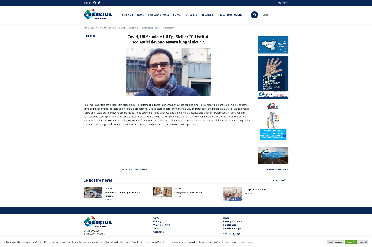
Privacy (157, 221)
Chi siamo (127, 15)
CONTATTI (283, 3)
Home (86, 27)
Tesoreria (208, 15)
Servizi (177, 15)
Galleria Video (230, 225)
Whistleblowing (161, 225)
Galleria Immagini (232, 228)
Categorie (191, 15)
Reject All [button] (363, 241)
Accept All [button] (351, 241)
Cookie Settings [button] (335, 241)
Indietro (90, 35)
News (140, 15)
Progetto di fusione (230, 15)
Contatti (157, 218)
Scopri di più (279, 180)
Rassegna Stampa (158, 15)
